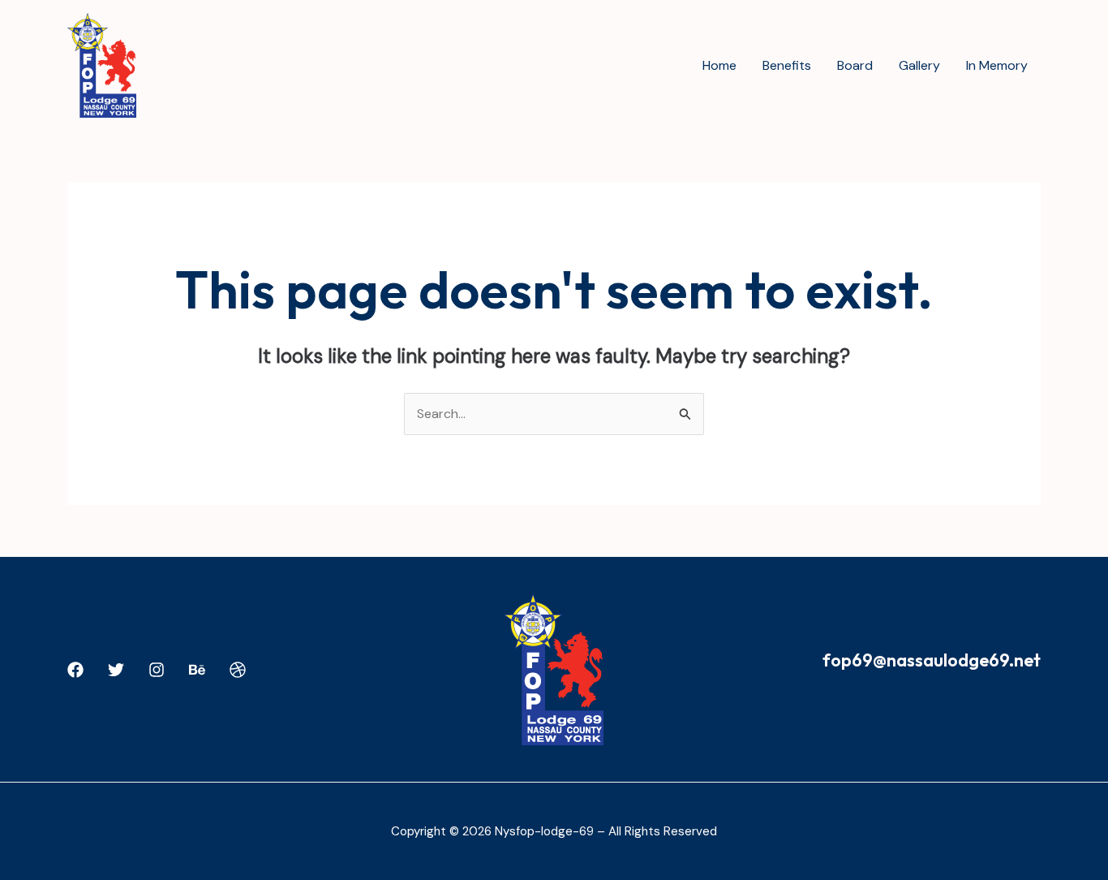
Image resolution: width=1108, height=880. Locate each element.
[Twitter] (116, 670)
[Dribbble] (238, 670)
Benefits (786, 65)
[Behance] (197, 670)
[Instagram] (156, 670)
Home (719, 65)
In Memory (997, 65)
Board (855, 65)
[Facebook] (75, 670)
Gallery (919, 65)
